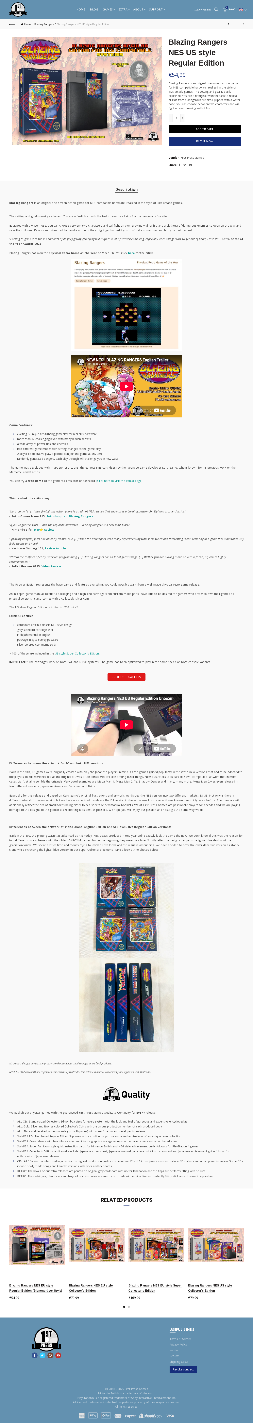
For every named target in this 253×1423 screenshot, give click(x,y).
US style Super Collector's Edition (77, 653)
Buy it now (204, 141)
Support (156, 9)
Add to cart (204, 129)
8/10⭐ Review (43, 529)
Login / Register (202, 9)
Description (126, 189)
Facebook (35, 1355)
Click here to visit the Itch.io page (119, 481)
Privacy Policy (178, 1344)
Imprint (174, 1350)
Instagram (50, 1355)
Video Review (51, 566)
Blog (94, 9)
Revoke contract (183, 1369)
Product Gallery (126, 677)
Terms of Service (180, 1339)
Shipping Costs (179, 1362)
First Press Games (192, 157)
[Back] (12, 24)
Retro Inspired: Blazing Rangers (69, 516)
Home (80, 9)
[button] (243, 10)
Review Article (55, 548)
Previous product (231, 24)
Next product (241, 24)
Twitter (42, 1355)
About (138, 9)
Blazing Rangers (44, 24)
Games (108, 9)
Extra (123, 9)
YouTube (58, 1355)
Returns (174, 1356)
